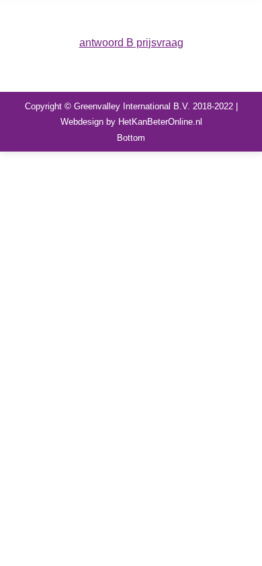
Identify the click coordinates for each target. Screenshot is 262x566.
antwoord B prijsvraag (131, 42)
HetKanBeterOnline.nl (160, 122)
